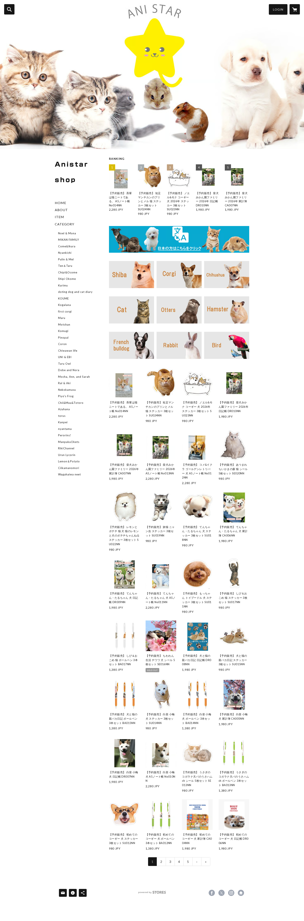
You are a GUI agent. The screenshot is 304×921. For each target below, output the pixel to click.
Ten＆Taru (65, 265)
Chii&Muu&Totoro (71, 402)
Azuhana (64, 409)
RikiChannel (66, 448)
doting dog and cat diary (75, 291)
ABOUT (61, 210)
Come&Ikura (66, 246)
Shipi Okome (67, 278)
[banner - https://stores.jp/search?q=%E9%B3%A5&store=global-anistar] (226, 345)
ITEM (59, 217)
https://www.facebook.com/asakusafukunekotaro (212, 893)
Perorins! (64, 435)
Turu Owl (64, 363)
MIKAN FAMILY (68, 239)
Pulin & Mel (66, 259)
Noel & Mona (67, 233)
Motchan (64, 324)
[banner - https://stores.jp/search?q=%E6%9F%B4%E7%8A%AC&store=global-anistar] (131, 274)
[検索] (9, 9)
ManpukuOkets (68, 442)
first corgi (65, 311)
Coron (62, 344)
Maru (61, 318)
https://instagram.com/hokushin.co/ (231, 893)
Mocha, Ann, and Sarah (74, 376)
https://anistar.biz (241, 893)
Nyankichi (65, 252)
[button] (278, 9)
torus (62, 415)
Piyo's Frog (66, 396)
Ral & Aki (64, 383)
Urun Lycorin (66, 455)
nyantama (65, 428)
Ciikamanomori (68, 468)
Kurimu (63, 285)
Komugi (63, 331)
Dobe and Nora (68, 370)
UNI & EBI (65, 357)
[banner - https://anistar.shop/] (179, 239)
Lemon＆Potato (69, 461)
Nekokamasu (67, 389)
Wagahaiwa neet (69, 474)
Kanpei (63, 422)
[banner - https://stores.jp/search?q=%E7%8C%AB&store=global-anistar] (131, 309)
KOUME (63, 298)
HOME (60, 203)
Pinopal (63, 337)
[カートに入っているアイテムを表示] (295, 9)
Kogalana (64, 305)
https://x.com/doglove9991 (221, 893)
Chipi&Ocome (67, 272)
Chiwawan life (67, 350)
